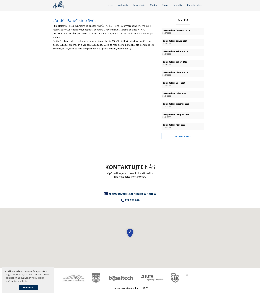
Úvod (110, 5)
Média (153, 5)
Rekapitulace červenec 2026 (176, 31)
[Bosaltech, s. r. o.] (120, 278)
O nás (165, 5)
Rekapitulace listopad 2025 (175, 115)
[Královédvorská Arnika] (58, 5)
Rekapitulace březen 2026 (175, 73)
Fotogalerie (139, 5)
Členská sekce (194, 5)
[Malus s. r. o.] (175, 278)
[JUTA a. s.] (152, 278)
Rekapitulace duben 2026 (174, 63)
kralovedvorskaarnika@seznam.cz (132, 193)
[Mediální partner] (73, 278)
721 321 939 (132, 200)
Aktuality (123, 5)
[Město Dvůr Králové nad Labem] (96, 278)
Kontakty (177, 5)
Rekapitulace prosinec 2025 (175, 105)
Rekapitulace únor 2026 (173, 84)
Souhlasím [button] (28, 287)
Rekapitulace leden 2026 (174, 94)
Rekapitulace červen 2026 (174, 42)
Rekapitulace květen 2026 (175, 52)
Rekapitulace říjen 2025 (173, 126)
